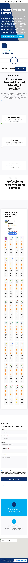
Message (3, 455)
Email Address (4, 436)
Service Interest (4, 448)
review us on (11, 233)
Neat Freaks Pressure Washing (11, 222)
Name (2, 429)
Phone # (3, 442)
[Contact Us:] (4, 45)
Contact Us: (6, 50)
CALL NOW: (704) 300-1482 (14, 1)
